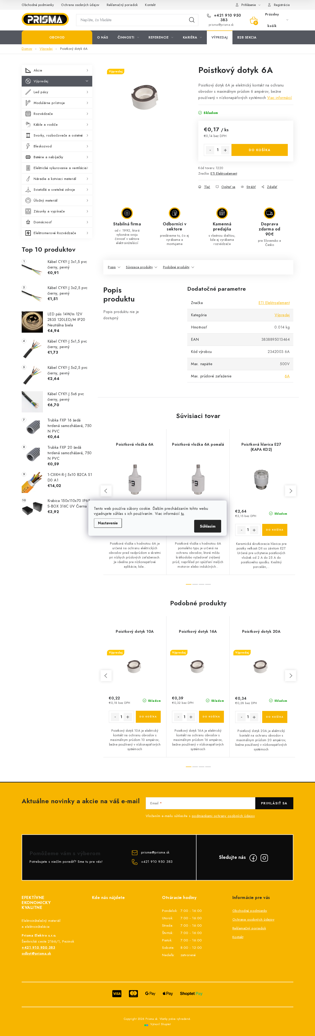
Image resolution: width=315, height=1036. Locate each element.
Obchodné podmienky (38, 5)
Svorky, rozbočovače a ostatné (58, 135)
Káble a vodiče (46, 124)
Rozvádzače (43, 113)
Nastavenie (108, 522)
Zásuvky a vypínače (49, 211)
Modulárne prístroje (49, 102)
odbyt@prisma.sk (36, 953)
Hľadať (191, 20)
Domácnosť (43, 222)
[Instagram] (264, 858)
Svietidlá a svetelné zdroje (54, 189)
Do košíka (260, 150)
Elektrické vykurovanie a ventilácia (60, 167)
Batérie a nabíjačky (48, 157)
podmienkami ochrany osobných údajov (223, 815)
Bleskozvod (43, 146)
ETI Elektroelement (224, 173)
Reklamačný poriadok (122, 5)
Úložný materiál (46, 200)
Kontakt (150, 5)
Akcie (38, 70)
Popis (112, 267)
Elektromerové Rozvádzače (55, 233)
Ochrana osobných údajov (80, 5)
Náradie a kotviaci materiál (55, 178)
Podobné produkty (176, 267)
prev (106, 490)
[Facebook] (253, 858)
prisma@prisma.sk (155, 852)
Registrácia (282, 5)
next (290, 490)
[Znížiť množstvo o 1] (210, 150)
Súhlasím (207, 526)
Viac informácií (279, 97)
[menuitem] (57, 37)
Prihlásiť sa (274, 803)
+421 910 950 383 (227, 17)
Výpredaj (41, 81)
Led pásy (41, 92)
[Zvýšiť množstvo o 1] (225, 150)
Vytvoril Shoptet (160, 1024)
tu (182, 513)
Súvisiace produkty (139, 267)
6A (287, 376)
